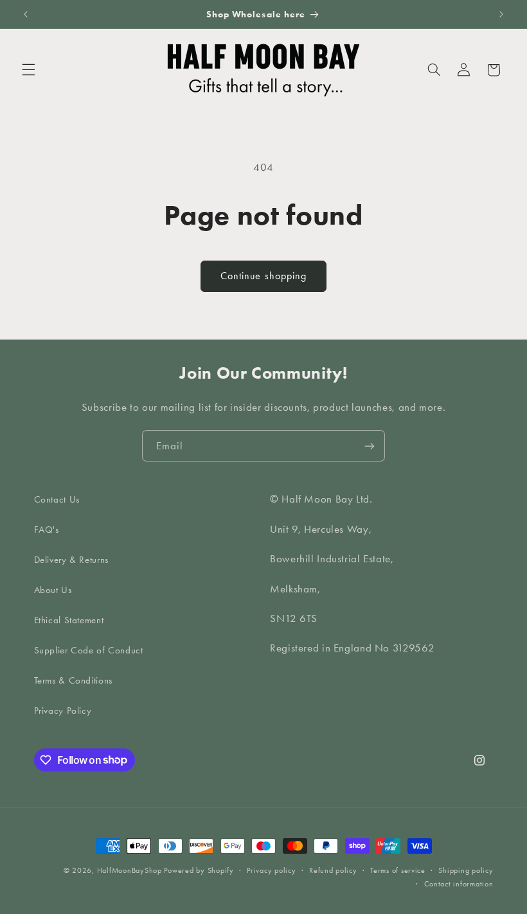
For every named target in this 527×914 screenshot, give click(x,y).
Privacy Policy (63, 710)
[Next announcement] (501, 14)
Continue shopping (263, 276)
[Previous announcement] (26, 14)
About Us (53, 590)
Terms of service (397, 870)
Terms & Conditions (73, 680)
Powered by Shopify (198, 870)
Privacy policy (271, 870)
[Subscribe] (369, 445)
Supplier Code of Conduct (88, 650)
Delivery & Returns (71, 559)
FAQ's (46, 529)
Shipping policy (465, 870)
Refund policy (333, 870)
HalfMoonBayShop (129, 870)
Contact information (459, 883)
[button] (28, 70)
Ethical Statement (69, 620)
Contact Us (57, 499)
